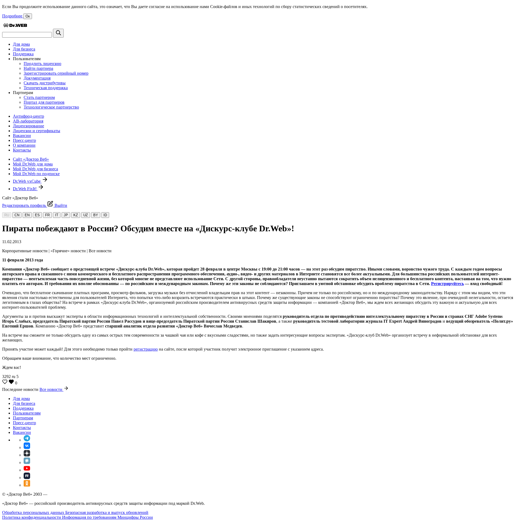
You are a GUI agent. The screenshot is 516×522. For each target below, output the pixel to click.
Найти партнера (38, 68)
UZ (85, 215)
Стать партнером (39, 97)
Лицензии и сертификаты (36, 130)
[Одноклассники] (27, 485)
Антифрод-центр (28, 116)
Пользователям (27, 413)
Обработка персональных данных (33, 512)
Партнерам (23, 418)
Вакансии (22, 135)
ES (37, 215)
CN (17, 215)
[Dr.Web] (15, 26)
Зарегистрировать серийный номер (56, 73)
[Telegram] (27, 440)
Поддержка (23, 54)
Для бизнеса (24, 49)
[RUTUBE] (27, 477)
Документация (37, 78)
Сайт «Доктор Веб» (31, 159)
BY (95, 215)
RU (6, 215)
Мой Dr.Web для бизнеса (35, 169)
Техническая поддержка (46, 87)
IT (56, 215)
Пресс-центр (24, 140)
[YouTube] (27, 470)
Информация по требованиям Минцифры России (107, 517)
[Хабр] (27, 462)
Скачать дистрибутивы (45, 83)
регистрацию (146, 349)
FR (47, 215)
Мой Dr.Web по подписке (36, 173)
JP (66, 215)
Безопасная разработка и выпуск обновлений (106, 512)
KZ (75, 215)
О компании (24, 145)
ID (105, 215)
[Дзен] (27, 455)
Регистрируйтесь (447, 283)
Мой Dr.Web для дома (33, 164)
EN (27, 215)
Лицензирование (28, 126)
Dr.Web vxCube (27, 181)
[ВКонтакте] (27, 447)
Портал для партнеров (44, 102)
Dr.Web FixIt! (25, 188)
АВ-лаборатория (28, 121)
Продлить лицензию (42, 63)
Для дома (21, 44)
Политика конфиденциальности (32, 517)
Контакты (22, 150)
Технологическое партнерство (51, 107)
